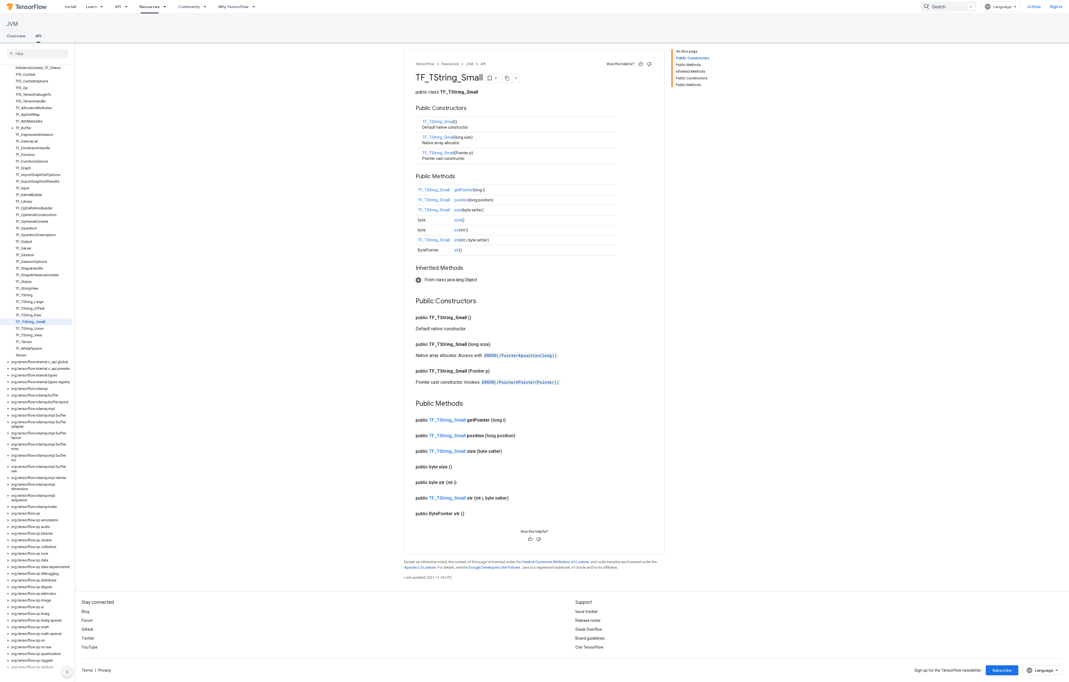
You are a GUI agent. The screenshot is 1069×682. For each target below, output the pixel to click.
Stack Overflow (588, 629)
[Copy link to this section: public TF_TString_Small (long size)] (496, 344)
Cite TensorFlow (589, 647)
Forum (87, 620)
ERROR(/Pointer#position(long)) (520, 355)
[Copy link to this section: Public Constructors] (472, 108)
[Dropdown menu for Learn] (103, 6)
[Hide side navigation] (67, 672)
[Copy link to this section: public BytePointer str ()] (471, 513)
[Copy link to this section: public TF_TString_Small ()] (478, 317)
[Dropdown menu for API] (127, 6)
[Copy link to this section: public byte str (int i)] (463, 482)
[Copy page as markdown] (507, 78)
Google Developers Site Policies (494, 567)
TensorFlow (425, 64)
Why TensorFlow (233, 6)
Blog (85, 611)
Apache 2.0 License (420, 567)
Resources (149, 6)
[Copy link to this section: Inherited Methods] (468, 268)
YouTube (89, 647)
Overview (16, 35)
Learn (91, 6)
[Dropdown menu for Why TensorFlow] (255, 6)
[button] (36, 128)
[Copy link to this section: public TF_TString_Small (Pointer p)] (496, 371)
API (118, 6)
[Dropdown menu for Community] (206, 6)
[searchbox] (37, 53)
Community (189, 6)
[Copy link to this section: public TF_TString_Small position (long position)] (522, 435)
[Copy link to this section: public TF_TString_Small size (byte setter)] (508, 451)
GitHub (1034, 6)
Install (70, 6)
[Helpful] (641, 64)
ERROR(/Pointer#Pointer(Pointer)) (520, 382)
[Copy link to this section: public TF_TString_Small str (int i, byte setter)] (515, 498)
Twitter (88, 638)
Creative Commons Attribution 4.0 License (555, 562)
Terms (87, 670)
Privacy (104, 670)
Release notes (587, 620)
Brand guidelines (590, 638)
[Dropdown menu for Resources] (166, 6)
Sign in (1056, 6)
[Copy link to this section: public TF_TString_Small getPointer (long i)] (512, 420)
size (458, 210)
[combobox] (949, 7)
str (456, 230)
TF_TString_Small (438, 121)
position (461, 200)
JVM (12, 24)
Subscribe (1002, 670)
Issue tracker (586, 611)
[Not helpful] (649, 64)
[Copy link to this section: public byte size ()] (458, 467)
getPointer (463, 190)
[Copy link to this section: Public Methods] (460, 176)
